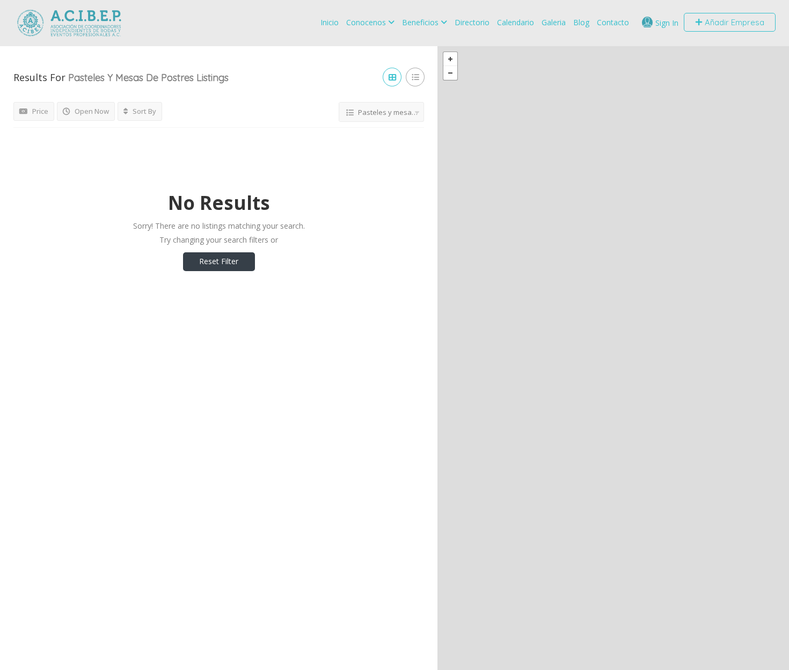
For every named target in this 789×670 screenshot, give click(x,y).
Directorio (472, 22)
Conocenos (366, 22)
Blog (581, 22)
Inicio (329, 22)
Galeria (554, 22)
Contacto (613, 22)
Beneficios (420, 22)
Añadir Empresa (733, 22)
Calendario (515, 22)
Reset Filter (218, 261)
